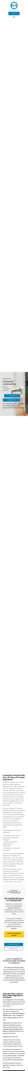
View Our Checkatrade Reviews (14, 934)
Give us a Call (13, 944)
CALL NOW (12, 396)
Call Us (14, 13)
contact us (11, 400)
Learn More (13, 948)
